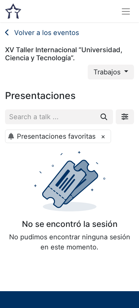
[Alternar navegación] (126, 11)
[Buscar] (104, 116)
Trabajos (107, 72)
